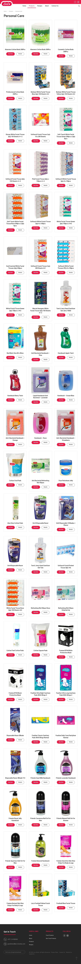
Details (20, 53)
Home (24, 6)
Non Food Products (51, 938)
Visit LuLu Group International (13, 952)
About (47, 6)
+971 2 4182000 (13, 939)
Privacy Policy (54, 952)
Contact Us (55, 6)
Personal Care (18, 11)
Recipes (39, 6)
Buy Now (10, 53)
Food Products (50, 935)
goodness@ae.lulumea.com (16, 944)
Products (31, 6)
